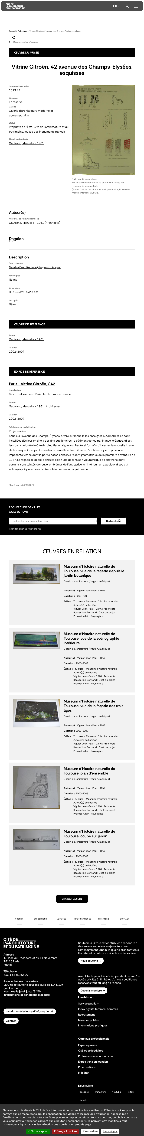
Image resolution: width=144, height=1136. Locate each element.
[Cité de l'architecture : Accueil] (21, 948)
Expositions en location (93, 1061)
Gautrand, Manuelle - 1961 (26, 143)
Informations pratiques (92, 1025)
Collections (22, 31)
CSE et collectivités (90, 1050)
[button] (113, 521)
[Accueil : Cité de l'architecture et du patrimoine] (59, 6)
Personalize (90, 1131)
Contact (124, 919)
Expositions (40, 919)
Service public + (88, 1003)
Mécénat (83, 1073)
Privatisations (87, 1067)
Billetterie (103, 919)
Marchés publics (88, 1020)
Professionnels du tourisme (95, 1056)
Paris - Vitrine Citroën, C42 (32, 383)
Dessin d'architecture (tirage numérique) (35, 267)
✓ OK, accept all (38, 1131)
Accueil (12, 31)
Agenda (19, 919)
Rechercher (127, 6)
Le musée (61, 919)
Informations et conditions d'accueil (27, 995)
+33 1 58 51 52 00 (16, 975)
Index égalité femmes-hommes (98, 1009)
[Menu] (135, 5)
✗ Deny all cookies (65, 1131)
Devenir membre (91, 990)
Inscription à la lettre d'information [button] (28, 1011)
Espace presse (87, 1045)
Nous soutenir (89, 961)
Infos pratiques (82, 919)
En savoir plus (110, 1131)
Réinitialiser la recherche (25, 529)
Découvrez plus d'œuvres (25, 42)
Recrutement (86, 1014)
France (8, 965)
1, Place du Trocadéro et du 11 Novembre (30, 958)
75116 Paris (11, 961)
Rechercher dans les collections (24, 509)
